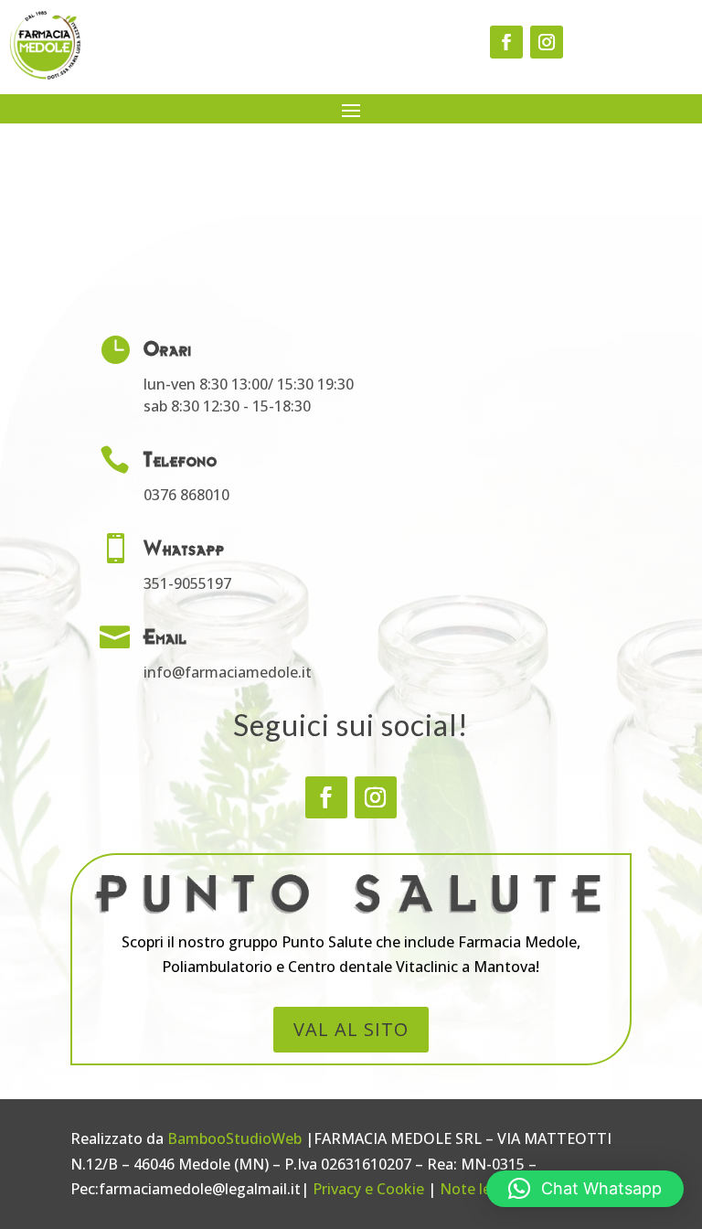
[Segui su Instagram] (546, 42)
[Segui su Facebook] (506, 42)
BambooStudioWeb (234, 1138)
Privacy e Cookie (368, 1189)
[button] (585, 1188)
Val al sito (351, 1029)
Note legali (478, 1189)
